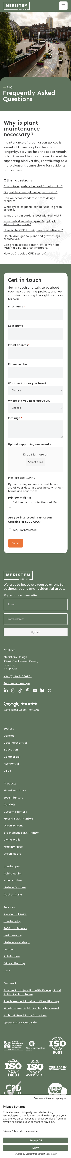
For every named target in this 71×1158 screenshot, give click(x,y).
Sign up (35, 632)
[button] (63, 5)
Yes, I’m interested (25, 530)
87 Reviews (31, 709)
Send (15, 543)
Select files (35, 462)
